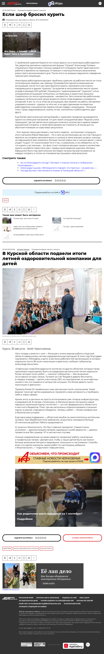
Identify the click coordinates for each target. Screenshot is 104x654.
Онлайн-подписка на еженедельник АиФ (57, 601)
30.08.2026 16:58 (8, 249)
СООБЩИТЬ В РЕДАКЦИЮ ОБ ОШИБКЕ (33, 606)
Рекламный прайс (26, 598)
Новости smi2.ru (10, 589)
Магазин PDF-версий (85, 601)
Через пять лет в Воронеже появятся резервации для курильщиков (27, 228)
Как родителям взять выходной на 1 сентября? (49, 513)
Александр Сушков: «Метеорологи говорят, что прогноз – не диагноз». (57, 168)
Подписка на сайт (69, 598)
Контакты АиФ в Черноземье (47, 598)
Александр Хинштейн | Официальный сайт (19, 336)
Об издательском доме (28, 601)
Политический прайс (72, 604)
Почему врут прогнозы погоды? (26, 218)
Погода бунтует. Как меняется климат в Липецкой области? (52, 170)
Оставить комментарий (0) (82, 538)
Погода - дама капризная (73, 226)
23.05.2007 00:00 (8, 10)
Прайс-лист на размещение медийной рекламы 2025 (40, 604)
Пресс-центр (84, 598)
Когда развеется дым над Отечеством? (28, 235)
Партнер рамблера (54, 644)
